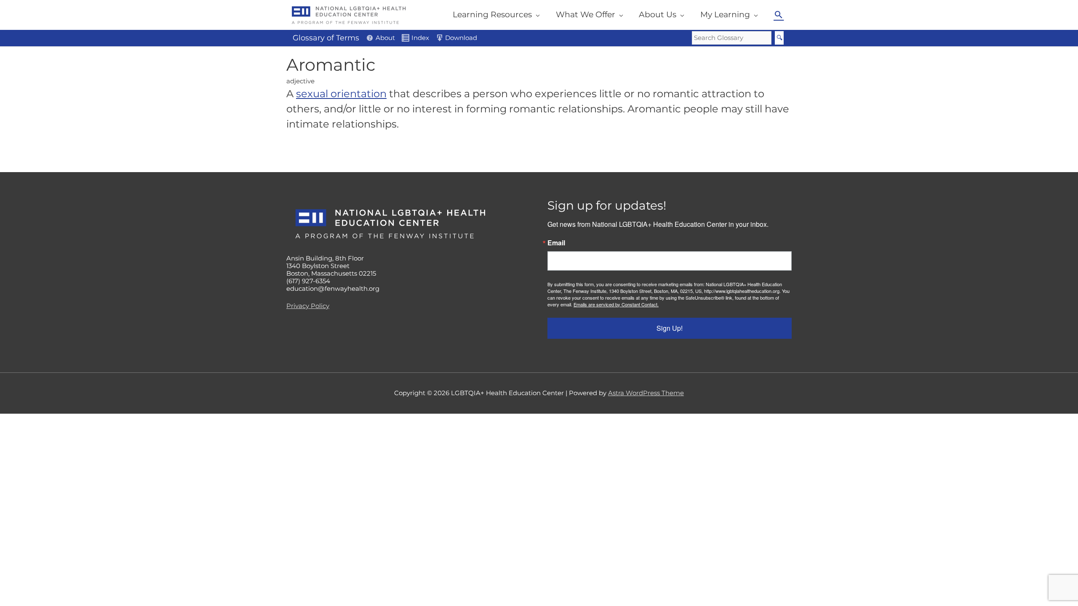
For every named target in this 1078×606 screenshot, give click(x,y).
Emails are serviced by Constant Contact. (616, 304)
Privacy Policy (307, 306)
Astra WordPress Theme (646, 393)
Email (556, 242)
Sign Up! (669, 328)
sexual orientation (341, 94)
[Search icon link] (779, 15)
